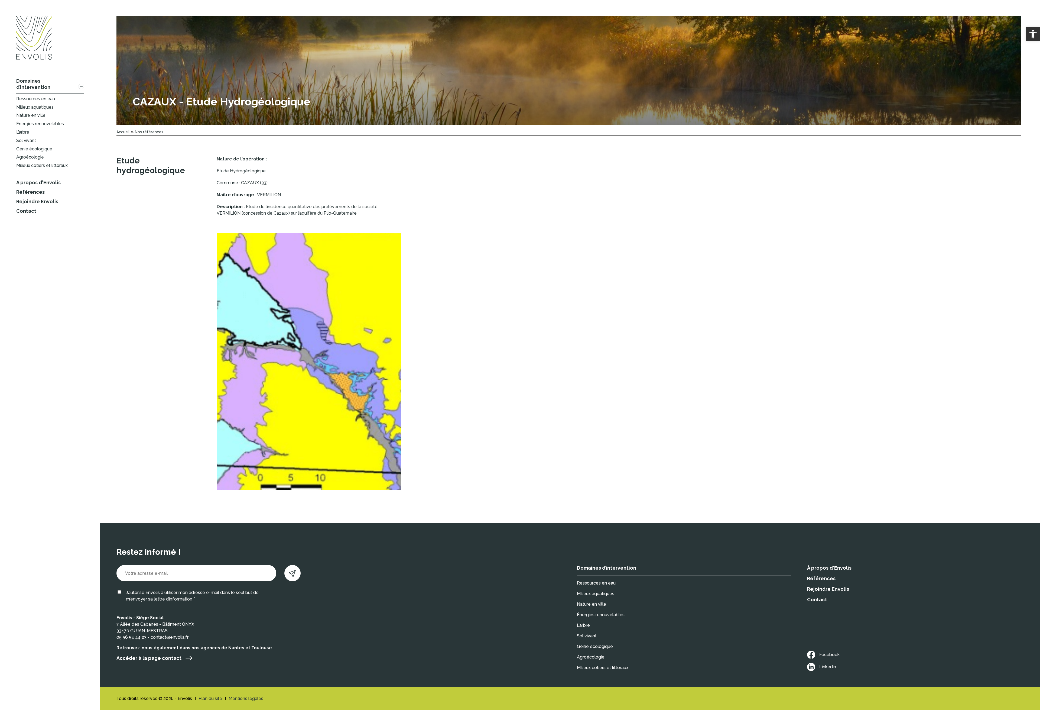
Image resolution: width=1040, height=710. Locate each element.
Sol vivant (26, 140)
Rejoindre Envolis (37, 201)
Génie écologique (34, 148)
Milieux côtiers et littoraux (42, 165)
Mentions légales (246, 698)
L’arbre (22, 132)
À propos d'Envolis (38, 182)
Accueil (123, 132)
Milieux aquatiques (35, 107)
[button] (1033, 34)
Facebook (829, 654)
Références (30, 192)
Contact (26, 211)
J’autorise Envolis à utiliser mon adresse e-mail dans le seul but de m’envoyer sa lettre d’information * (192, 596)
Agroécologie (30, 157)
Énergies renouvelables (40, 123)
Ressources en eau (35, 98)
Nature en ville (31, 115)
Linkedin (827, 666)
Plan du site (210, 698)
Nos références (149, 132)
